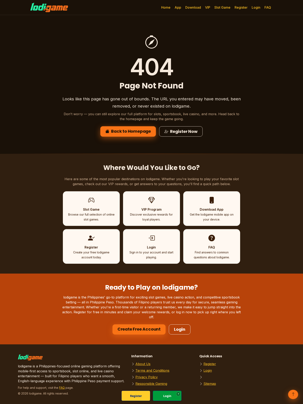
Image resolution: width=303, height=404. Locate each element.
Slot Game (222, 7)
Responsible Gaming (151, 384)
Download (193, 7)
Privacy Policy (146, 377)
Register (241, 7)
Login (256, 7)
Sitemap (209, 384)
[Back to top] (293, 394)
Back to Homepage (131, 131)
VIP (207, 7)
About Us (142, 364)
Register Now (183, 131)
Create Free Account (139, 329)
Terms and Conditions (152, 370)
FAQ (267, 7)
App (178, 7)
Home (165, 7)
